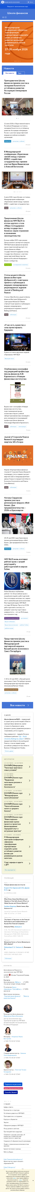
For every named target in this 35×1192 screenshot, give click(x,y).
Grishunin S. (18, 927)
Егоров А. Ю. (8, 888)
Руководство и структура (11, 1110)
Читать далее (9, 751)
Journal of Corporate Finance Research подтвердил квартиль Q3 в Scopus (16, 439)
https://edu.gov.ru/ (9, 1167)
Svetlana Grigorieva (10, 906)
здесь (14, 1178)
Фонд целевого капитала (11, 1128)
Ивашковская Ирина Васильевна (13, 1016)
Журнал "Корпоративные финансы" (13, 1088)
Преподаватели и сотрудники (13, 1116)
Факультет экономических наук (17, 6)
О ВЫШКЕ (7, 1104)
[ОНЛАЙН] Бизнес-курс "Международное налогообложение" (13, 795)
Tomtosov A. (19, 947)
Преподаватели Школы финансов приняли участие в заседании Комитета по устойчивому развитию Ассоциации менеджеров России (16, 86)
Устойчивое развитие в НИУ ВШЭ (14, 1113)
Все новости (17, 705)
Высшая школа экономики (12, 2)
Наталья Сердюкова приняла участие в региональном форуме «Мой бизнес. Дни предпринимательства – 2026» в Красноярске (16, 503)
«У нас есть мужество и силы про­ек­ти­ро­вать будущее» (14, 327)
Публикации (9, 878)
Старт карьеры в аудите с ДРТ (13, 863)
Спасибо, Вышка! (11, 1092)
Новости (9, 68)
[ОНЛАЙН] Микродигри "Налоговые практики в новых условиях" (13, 767)
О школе (7, 715)
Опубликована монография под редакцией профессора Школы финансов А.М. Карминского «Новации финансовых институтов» (16, 374)
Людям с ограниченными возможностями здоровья (16, 1145)
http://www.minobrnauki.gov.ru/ (13, 1159)
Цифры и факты (8, 1107)
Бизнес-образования (10, 988)
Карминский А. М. (18, 888)
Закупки (6, 1122)
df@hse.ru (18, 982)
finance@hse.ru (17, 989)
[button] (3, 41)
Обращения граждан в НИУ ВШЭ (13, 1125)
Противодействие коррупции (13, 1131)
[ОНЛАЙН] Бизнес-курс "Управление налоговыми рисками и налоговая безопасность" (13, 782)
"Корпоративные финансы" (12, 996)
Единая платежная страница (12, 1149)
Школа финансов (17, 13)
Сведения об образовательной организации (17, 1141)
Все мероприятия (10, 870)
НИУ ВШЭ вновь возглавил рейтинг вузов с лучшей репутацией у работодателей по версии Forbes (16, 564)
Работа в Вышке (8, 1152)
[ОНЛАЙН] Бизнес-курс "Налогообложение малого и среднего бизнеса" (13, 807)
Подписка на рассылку (13, 1084)
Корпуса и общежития (10, 1119)
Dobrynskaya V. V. (9, 947)
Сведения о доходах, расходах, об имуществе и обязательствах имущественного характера (14, 1136)
